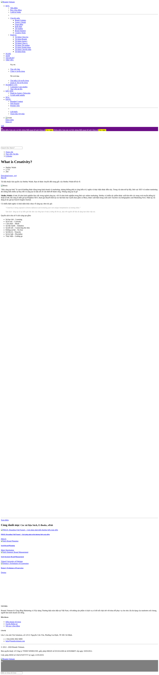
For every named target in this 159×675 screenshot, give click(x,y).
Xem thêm (5, 520)
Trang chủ (9, 152)
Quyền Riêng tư (11, 624)
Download (5, 176)
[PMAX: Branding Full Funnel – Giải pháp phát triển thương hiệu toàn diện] (29, 530)
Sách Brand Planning (8, 545)
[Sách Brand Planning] (9, 541)
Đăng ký (9, 122)
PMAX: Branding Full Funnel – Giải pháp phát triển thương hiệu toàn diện (25, 534)
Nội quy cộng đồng (13, 626)
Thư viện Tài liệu (12, 154)
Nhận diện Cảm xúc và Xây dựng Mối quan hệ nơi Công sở (27, 130)
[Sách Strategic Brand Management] (14, 552)
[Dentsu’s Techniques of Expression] (15, 563)
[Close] (2, 128)
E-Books (9, 156)
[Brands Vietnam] (8, 2)
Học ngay (49, 130)
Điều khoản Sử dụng (13, 622)
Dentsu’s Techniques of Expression (12, 568)
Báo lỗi (3, 178)
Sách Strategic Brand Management (12, 557)
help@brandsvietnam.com (15, 641)
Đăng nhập (10, 120)
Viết (2, 126)
